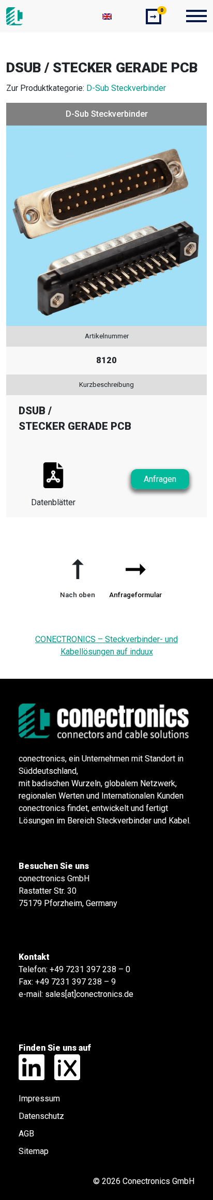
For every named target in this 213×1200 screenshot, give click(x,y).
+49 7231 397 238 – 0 (90, 969)
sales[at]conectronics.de (89, 994)
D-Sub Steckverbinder (126, 88)
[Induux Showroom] (63, 1066)
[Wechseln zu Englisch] (107, 16)
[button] (77, 574)
